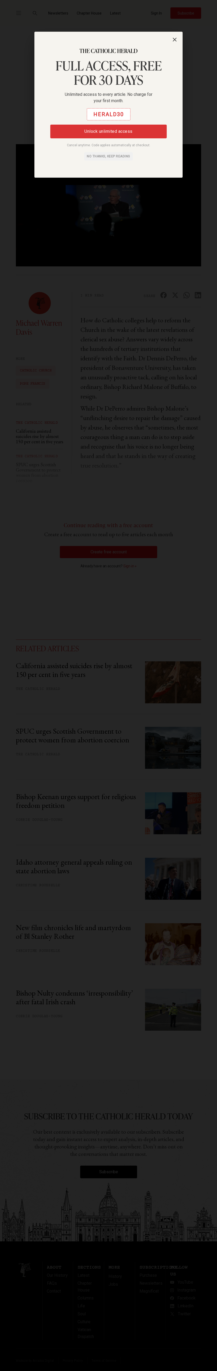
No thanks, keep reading (108, 156)
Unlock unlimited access (108, 131)
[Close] (174, 39)
